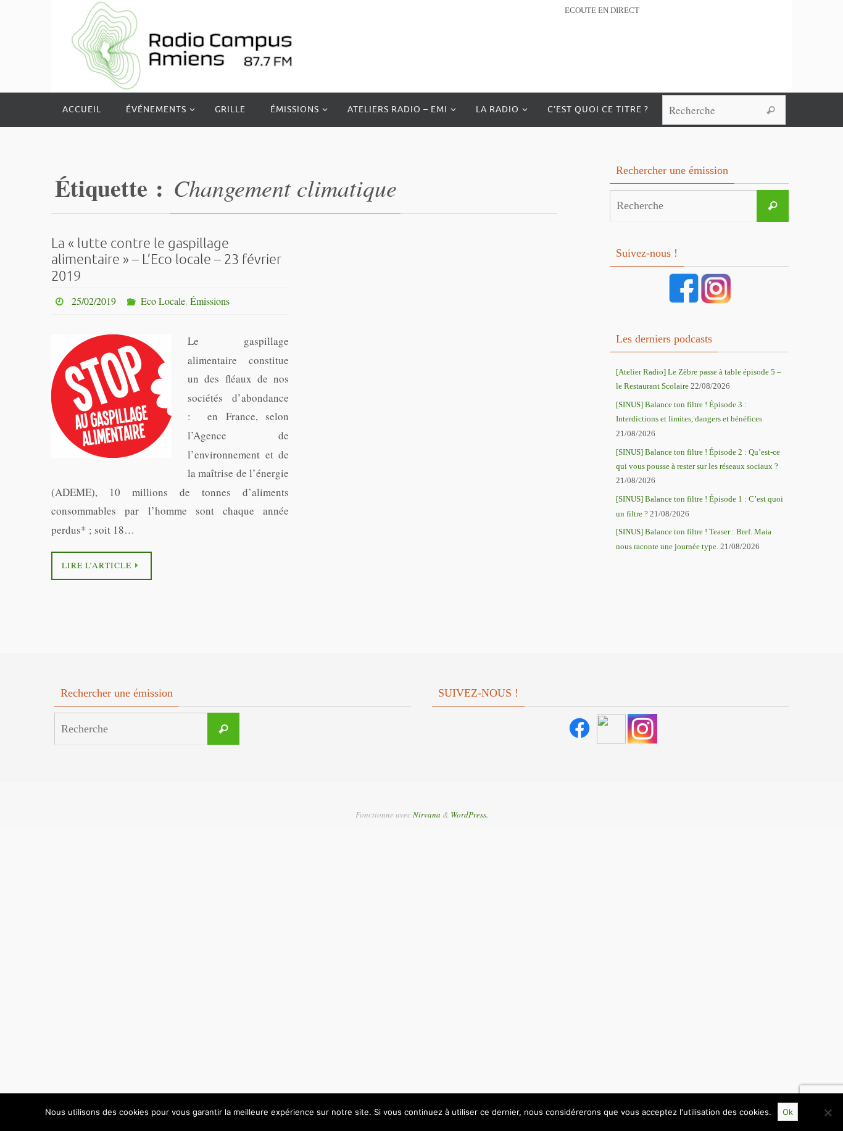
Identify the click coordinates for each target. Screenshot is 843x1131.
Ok (788, 1112)
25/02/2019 (94, 300)
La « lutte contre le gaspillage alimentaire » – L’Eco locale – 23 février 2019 (166, 260)
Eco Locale (163, 300)
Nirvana (427, 814)
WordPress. (469, 814)
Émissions (210, 300)
